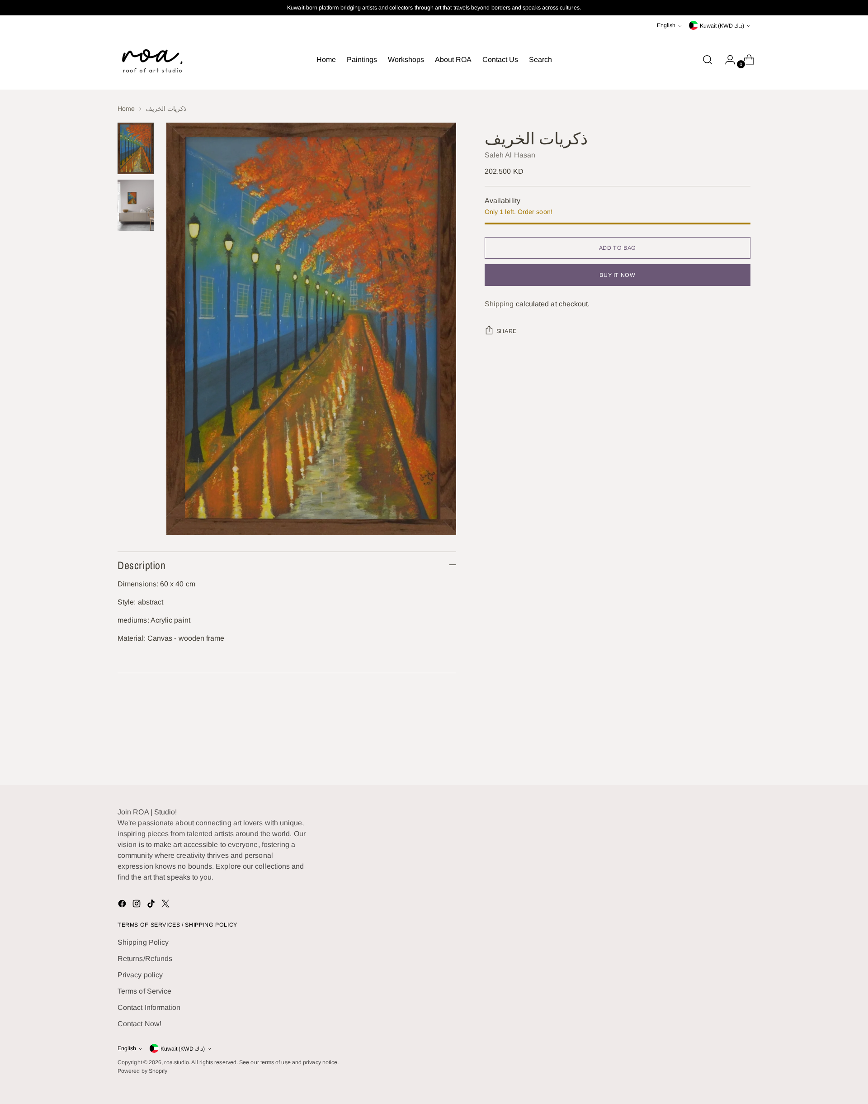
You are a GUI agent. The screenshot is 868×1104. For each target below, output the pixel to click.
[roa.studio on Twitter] (166, 905)
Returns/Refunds (145, 958)
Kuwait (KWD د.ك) (722, 26)
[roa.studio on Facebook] (123, 905)
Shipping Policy (143, 942)
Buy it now (617, 275)
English (666, 25)
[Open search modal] (707, 60)
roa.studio (176, 1062)
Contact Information (149, 1007)
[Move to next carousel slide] (742, 753)
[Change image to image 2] (136, 205)
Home (126, 108)
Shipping (499, 304)
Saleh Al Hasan (510, 155)
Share (506, 331)
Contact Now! (139, 1024)
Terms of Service (144, 991)
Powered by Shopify (142, 1071)
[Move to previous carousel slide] (722, 754)
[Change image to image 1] (136, 148)
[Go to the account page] (726, 60)
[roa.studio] (151, 60)
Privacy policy (140, 975)
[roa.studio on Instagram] (137, 905)
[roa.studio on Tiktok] (151, 905)
